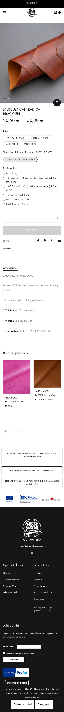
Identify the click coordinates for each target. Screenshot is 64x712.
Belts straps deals (10, 592)
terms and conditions (25, 653)
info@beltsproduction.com (32, 546)
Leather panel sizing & (43, 607)
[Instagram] (32, 554)
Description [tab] (10, 268)
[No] (60, 698)
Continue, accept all (23, 704)
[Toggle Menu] (4, 12)
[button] (14, 137)
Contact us (38, 579)
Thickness (27, 152)
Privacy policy (44, 704)
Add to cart (32, 230)
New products (9, 573)
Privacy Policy (39, 586)
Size (5, 131)
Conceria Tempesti (11, 579)
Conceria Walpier (10, 586)
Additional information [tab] (18, 276)
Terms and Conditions (43, 592)
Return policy (39, 599)
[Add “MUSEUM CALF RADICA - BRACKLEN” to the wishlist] (57, 102)
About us (37, 573)
